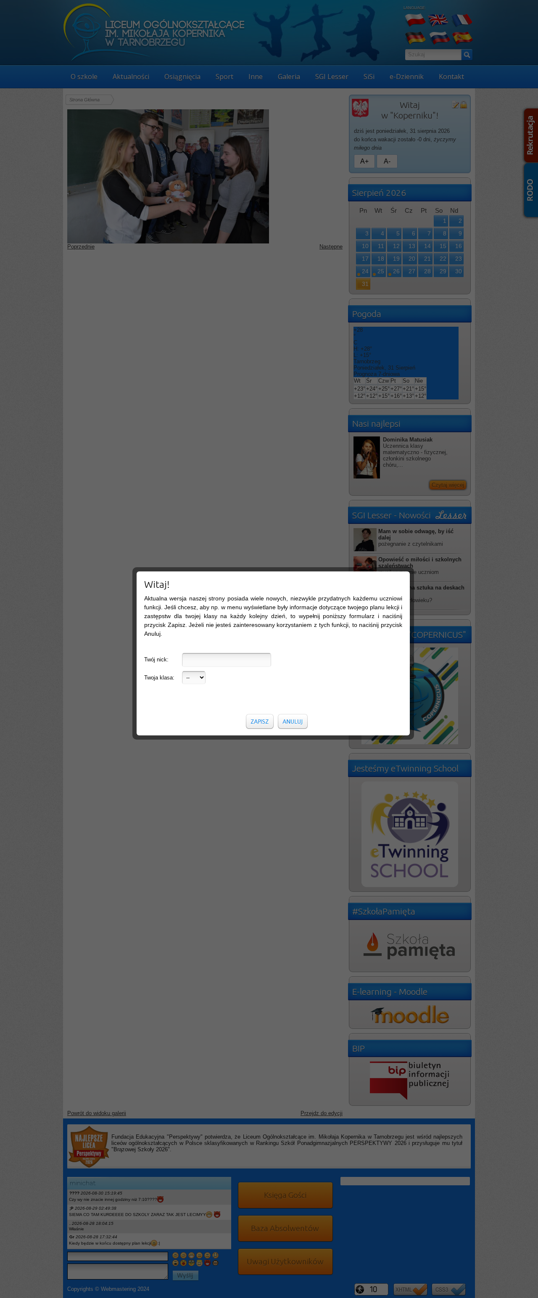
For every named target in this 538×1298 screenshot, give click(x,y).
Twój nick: (156, 659)
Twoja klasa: (159, 677)
